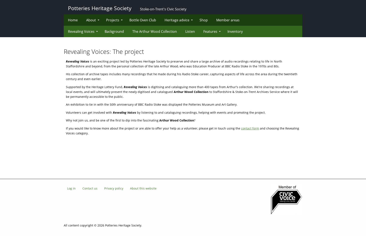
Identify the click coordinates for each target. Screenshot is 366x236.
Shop (204, 20)
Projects (112, 20)
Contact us (89, 188)
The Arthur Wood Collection (154, 31)
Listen (190, 31)
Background (114, 31)
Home (73, 20)
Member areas (228, 20)
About (91, 20)
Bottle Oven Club (142, 20)
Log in (71, 188)
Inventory (235, 31)
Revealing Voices (81, 31)
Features (210, 31)
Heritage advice (177, 20)
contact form (250, 128)
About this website (143, 188)
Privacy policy (113, 188)
